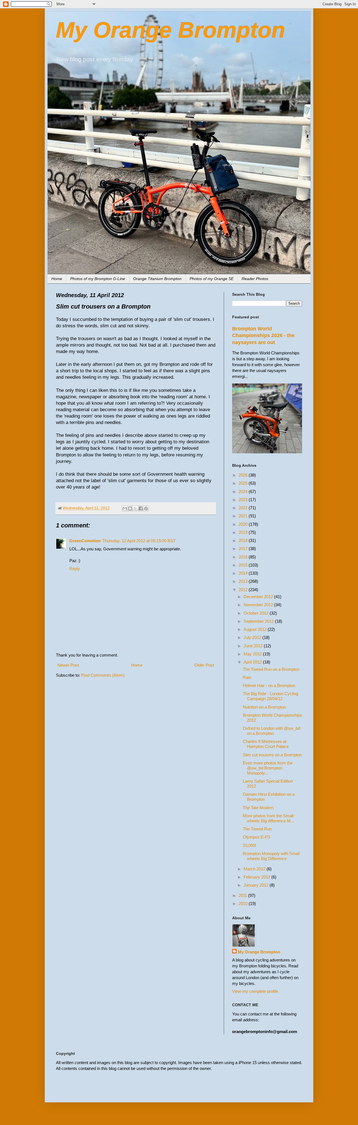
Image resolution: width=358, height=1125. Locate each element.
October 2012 (257, 613)
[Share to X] (135, 508)
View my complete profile (255, 991)
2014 (244, 573)
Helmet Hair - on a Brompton (269, 685)
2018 (244, 540)
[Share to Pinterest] (146, 508)
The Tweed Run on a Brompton (271, 669)
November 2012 (259, 604)
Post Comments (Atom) (103, 675)
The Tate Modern (258, 807)
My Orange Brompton (170, 30)
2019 (244, 532)
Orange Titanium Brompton (157, 278)
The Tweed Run (257, 828)
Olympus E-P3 (256, 837)
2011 (243, 895)
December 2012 (259, 596)
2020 (244, 524)
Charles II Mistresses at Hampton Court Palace (266, 744)
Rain (247, 677)
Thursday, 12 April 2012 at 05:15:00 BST (139, 540)
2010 (244, 903)
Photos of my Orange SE (212, 278)
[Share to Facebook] (140, 508)
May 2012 (253, 654)
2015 (244, 565)
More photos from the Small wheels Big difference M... (268, 818)
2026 (244, 475)
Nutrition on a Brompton (264, 707)
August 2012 (256, 629)
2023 (244, 499)
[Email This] (125, 508)
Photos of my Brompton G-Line (97, 278)
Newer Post (68, 665)
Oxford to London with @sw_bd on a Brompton (271, 731)
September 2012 (259, 621)
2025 (244, 483)
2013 (244, 581)
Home (56, 278)
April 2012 (253, 662)
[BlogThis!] (130, 508)
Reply (74, 568)
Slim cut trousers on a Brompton (272, 754)
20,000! (249, 845)
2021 (244, 515)
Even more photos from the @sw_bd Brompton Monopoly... (268, 768)
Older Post (204, 665)
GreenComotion (85, 540)
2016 (244, 557)
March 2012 (255, 868)
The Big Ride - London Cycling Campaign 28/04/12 (270, 696)
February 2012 (257, 877)
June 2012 (254, 645)
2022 (244, 507)
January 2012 (257, 885)
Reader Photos (255, 278)
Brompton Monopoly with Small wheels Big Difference (271, 856)
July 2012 (253, 637)
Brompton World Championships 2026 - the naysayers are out (263, 335)
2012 (244, 589)
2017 (244, 548)
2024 (244, 491)
